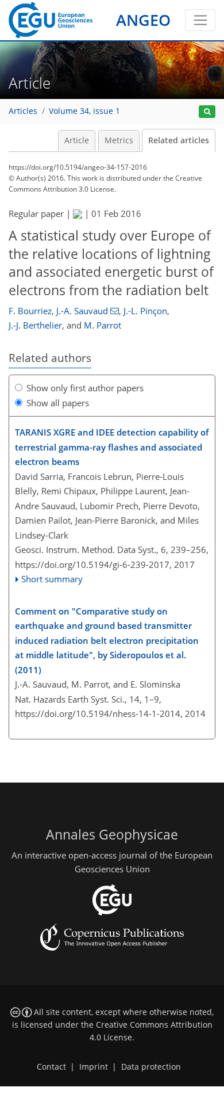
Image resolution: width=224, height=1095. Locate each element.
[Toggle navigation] (200, 20)
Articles (23, 111)
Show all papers (57, 403)
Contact (51, 1067)
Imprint (93, 1067)
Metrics (119, 140)
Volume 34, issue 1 (84, 111)
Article (76, 140)
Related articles (178, 140)
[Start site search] (207, 112)
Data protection (151, 1067)
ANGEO (143, 19)
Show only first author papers (85, 388)
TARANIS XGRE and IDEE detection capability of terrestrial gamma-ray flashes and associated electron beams (111, 446)
